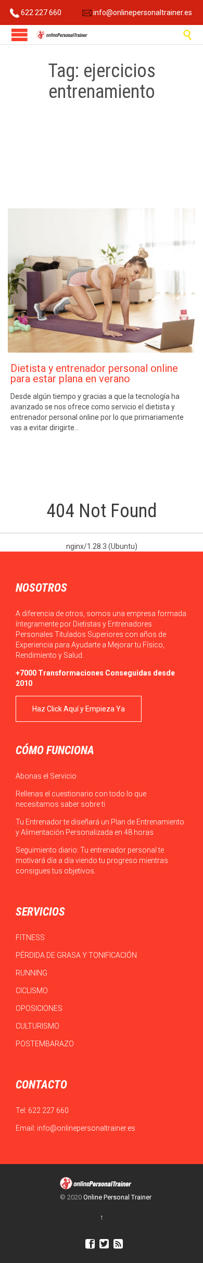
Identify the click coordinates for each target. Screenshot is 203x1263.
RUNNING (32, 973)
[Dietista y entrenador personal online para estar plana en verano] (101, 280)
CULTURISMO (38, 1026)
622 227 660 (40, 12)
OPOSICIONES (40, 1008)
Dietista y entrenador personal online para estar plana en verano (94, 373)
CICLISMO (32, 990)
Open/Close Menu (19, 35)
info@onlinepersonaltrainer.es (142, 12)
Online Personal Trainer (117, 1197)
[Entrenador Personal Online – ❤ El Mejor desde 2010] (62, 34)
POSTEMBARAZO (45, 1044)
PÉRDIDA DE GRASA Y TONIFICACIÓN (77, 955)
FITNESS (31, 937)
